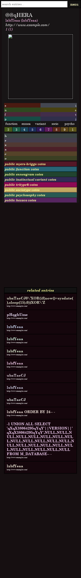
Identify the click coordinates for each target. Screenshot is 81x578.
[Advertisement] (40, 246)
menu (74, 4)
